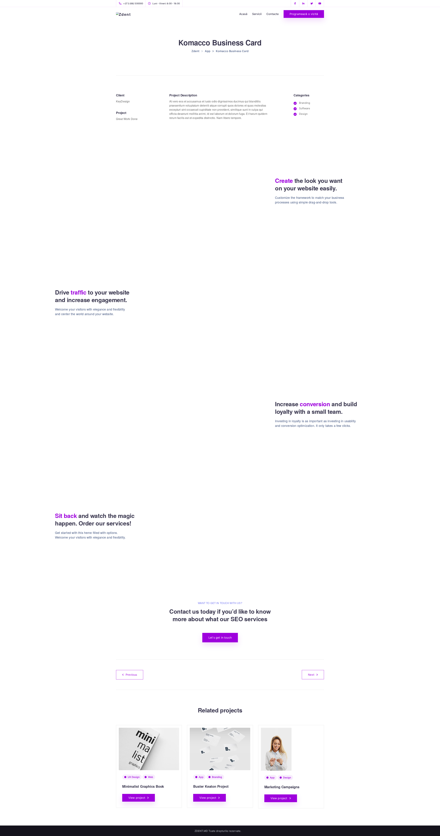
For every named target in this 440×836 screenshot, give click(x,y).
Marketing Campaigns (281, 786)
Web (150, 777)
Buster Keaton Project (211, 786)
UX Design (134, 777)
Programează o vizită (304, 14)
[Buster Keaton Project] (220, 748)
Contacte (272, 14)
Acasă (243, 14)
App (201, 777)
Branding (217, 777)
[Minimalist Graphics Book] (149, 748)
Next (311, 674)
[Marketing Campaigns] (276, 749)
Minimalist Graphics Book (143, 786)
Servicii (257, 14)
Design (287, 777)
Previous (131, 674)
